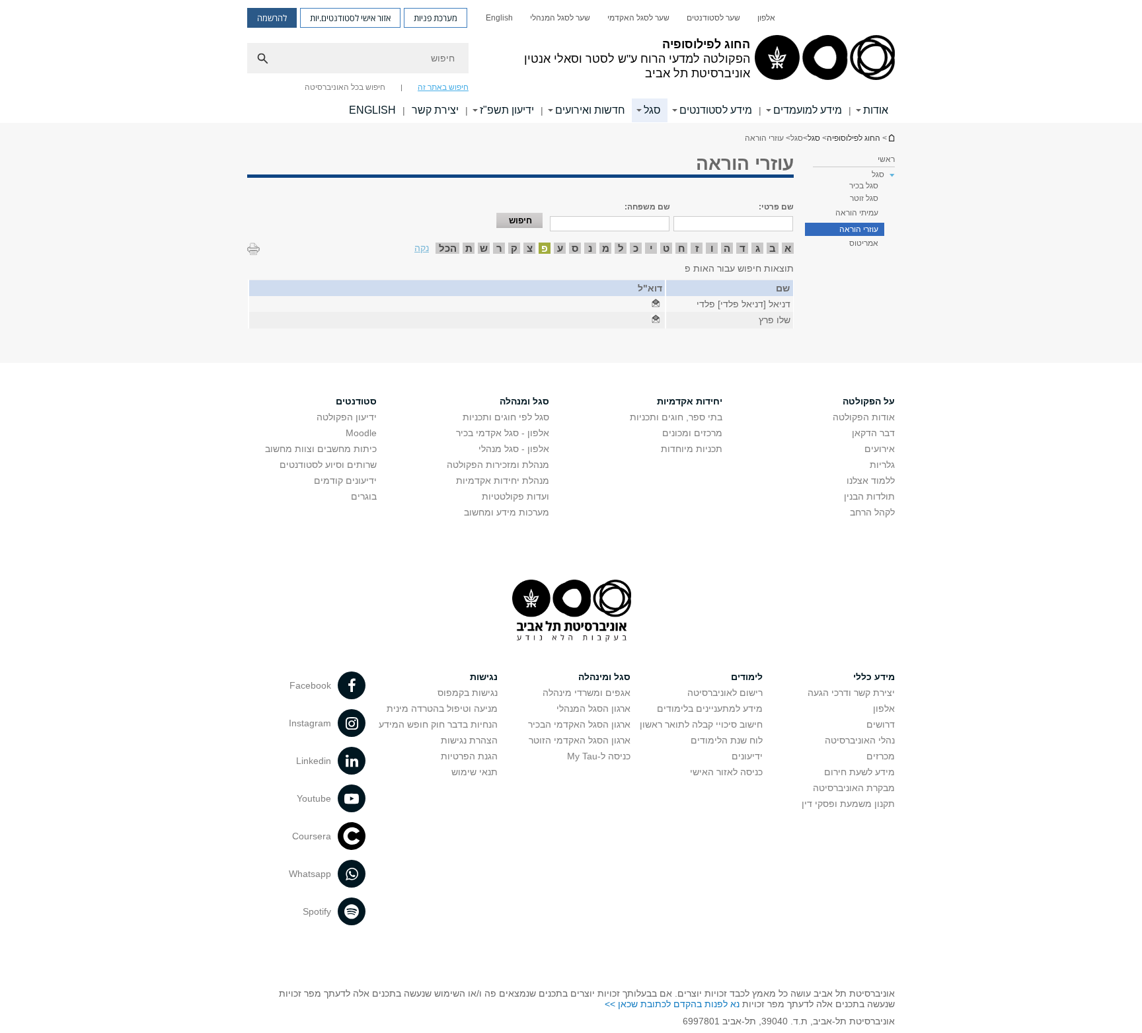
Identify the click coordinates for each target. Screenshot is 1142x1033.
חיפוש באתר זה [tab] (443, 87)
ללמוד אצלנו (871, 480)
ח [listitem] (681, 248)
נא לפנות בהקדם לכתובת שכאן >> (672, 1004)
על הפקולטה (869, 401)
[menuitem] (766, 18)
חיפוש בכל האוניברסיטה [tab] (345, 87)
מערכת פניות (435, 18)
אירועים (879, 448)
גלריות (882, 464)
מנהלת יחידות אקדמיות (502, 480)
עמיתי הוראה (856, 212)
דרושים (880, 724)
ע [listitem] (560, 248)
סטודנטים (356, 401)
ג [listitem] (757, 248)
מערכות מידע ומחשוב (506, 512)
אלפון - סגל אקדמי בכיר (502, 433)
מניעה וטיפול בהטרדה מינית (442, 708)
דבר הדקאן (873, 433)
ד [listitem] (742, 248)
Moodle (361, 433)
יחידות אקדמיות (689, 401)
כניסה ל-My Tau (598, 756)
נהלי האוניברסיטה (860, 740)
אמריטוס (863, 243)
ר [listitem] (499, 248)
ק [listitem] (514, 248)
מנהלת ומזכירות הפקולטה (498, 464)
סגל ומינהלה (604, 676)
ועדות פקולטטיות (515, 496)
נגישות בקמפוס (468, 692)
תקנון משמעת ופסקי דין (848, 803)
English (499, 17)
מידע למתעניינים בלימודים (710, 708)
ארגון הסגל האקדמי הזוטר (579, 740)
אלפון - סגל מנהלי (513, 448)
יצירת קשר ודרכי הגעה (851, 692)
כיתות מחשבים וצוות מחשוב (321, 448)
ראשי (886, 159)
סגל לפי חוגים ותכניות (506, 417)
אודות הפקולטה (864, 417)
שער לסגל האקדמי (638, 17)
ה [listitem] (727, 248)
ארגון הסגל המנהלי (593, 708)
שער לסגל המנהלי (560, 17)
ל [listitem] (621, 248)
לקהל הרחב (872, 512)
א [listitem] (787, 248)
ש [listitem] (484, 248)
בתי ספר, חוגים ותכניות (676, 417)
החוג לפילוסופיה (891, 137)
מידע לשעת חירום (859, 772)
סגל (652, 110)
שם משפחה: (647, 206)
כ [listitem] (635, 248)
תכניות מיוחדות (691, 448)
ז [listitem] (697, 248)
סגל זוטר (864, 198)
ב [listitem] (772, 248)
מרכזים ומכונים (692, 433)
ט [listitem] (666, 248)
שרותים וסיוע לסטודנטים (328, 464)
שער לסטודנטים (713, 17)
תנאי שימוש (474, 772)
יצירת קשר (435, 110)
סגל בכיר (863, 185)
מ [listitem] (605, 248)
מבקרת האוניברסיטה (854, 788)
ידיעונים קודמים (345, 480)
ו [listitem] (712, 248)
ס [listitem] (575, 248)
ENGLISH (372, 110)
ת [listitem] (469, 248)
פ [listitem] (544, 248)
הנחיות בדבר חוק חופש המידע (438, 724)
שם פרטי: (776, 206)
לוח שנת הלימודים (727, 740)
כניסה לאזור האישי (726, 772)
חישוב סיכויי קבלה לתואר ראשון (701, 724)
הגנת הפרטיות (469, 756)
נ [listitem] (590, 248)
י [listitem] (651, 248)
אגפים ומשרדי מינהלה (586, 692)
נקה (421, 248)
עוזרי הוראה (858, 229)
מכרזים (880, 756)
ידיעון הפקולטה (347, 417)
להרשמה (272, 18)
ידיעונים (747, 756)
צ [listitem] (530, 248)
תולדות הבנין (869, 496)
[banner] (571, 61)
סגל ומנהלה (524, 401)
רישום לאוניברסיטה (725, 692)
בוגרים (364, 496)
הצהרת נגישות (469, 740)
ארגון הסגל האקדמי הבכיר (579, 724)
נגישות (484, 676)
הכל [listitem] (448, 248)
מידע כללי (874, 676)
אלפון (766, 17)
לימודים (747, 676)
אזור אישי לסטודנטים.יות (350, 18)
